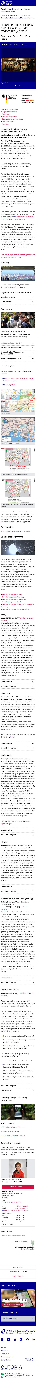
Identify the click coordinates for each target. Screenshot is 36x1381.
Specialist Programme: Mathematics (14, 599)
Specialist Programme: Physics (12, 602)
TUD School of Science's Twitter (13, 1127)
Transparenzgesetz (7, 1357)
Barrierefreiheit (6, 1360)
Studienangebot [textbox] (10, 1318)
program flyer (7, 824)
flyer (13, 737)
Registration (6, 114)
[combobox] (18, 1319)
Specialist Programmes (9, 117)
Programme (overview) (9, 112)
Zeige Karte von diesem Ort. (12, 1202)
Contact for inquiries (8, 121)
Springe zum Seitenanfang (29, 1359)
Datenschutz (5, 1353)
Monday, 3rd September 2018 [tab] (11, 343)
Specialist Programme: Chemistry (13, 597)
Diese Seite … (17, 1276)
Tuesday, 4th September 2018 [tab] (11, 347)
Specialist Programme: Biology (12, 594)
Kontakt (3, 1347)
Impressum (4, 1350)
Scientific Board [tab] (6, 302)
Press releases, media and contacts (13, 1236)
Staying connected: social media (12, 119)
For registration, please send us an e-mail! (16, 531)
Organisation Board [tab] (8, 297)
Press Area (5, 124)
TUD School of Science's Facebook (14, 1136)
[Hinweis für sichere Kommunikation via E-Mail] (32, 1187)
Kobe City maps (10, 385)
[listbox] (18, 68)
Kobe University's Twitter (11, 1131)
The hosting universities (10, 109)
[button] (15, 86)
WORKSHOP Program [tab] (8, 686)
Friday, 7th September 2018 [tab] (11, 358)
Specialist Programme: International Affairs (16, 609)
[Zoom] (18, 99)
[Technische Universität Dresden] (6, 3)
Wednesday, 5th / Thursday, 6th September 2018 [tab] (12, 353)
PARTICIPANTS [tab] (6, 1090)
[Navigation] (33, 3)
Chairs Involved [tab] (6, 681)
